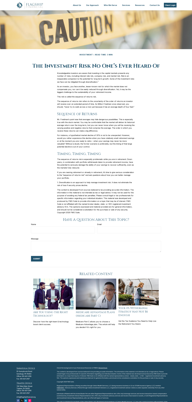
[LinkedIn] (25, 400)
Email (99, 224)
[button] (77, 5)
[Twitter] (21, 400)
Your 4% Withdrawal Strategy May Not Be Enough (133, 311)
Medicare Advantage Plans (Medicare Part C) (95, 314)
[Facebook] (18, 400)
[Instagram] (29, 400)
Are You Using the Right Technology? (50, 314)
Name (33, 224)
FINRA (59, 388)
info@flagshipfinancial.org (26, 397)
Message (34, 239)
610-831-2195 (26, 376)
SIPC (62, 388)
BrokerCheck (103, 368)
